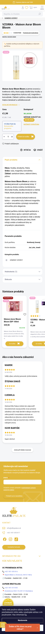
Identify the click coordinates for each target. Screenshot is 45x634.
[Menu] (42, 7)
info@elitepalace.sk (14, 528)
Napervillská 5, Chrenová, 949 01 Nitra (18, 575)
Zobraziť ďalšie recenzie (22, 450)
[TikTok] (16, 539)
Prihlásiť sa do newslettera (14, 496)
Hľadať (40, 14)
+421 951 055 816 (11, 571)
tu (26, 615)
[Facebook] (4, 539)
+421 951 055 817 (13, 533)
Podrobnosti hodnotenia (30, 33)
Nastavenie (22, 620)
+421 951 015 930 (11, 588)
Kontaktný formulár (14, 547)
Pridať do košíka (23, 137)
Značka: (9, 37)
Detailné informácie (9, 105)
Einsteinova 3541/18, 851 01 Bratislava (19, 591)
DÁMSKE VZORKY (16, 260)
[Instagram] (10, 539)
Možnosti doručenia (31, 124)
